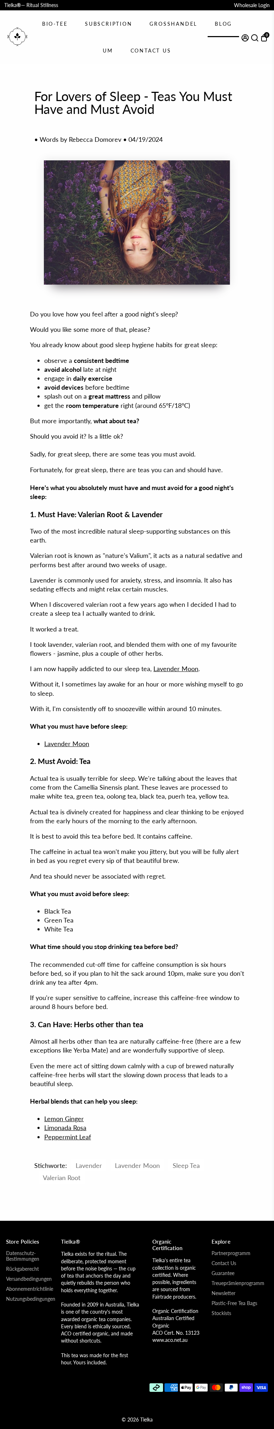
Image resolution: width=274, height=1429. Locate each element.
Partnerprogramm (231, 1253)
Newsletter (223, 1293)
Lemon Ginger (64, 1119)
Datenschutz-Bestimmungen (22, 1256)
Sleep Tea (186, 1165)
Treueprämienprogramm (238, 1283)
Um (108, 51)
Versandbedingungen (29, 1279)
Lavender (89, 1165)
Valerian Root (61, 1177)
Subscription (108, 24)
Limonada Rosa (65, 1127)
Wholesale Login (252, 5)
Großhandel (173, 24)
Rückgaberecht (22, 1269)
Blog (223, 24)
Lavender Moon (175, 669)
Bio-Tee (55, 24)
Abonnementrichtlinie (29, 1289)
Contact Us (151, 51)
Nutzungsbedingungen (30, 1299)
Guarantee (223, 1273)
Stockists (221, 1313)
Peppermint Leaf (67, 1137)
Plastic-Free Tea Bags (234, 1303)
